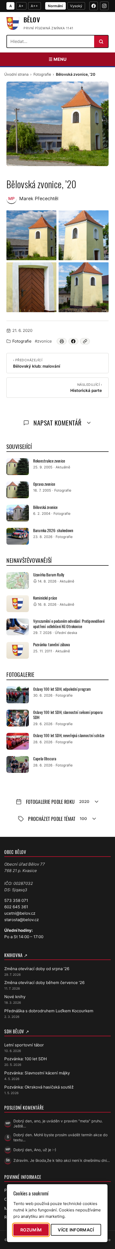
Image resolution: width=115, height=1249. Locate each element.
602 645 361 (16, 906)
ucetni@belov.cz (19, 913)
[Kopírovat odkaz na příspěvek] (85, 341)
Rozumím (31, 1229)
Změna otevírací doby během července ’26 (44, 982)
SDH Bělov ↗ (16, 1031)
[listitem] (31, 235)
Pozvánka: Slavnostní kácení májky (37, 1072)
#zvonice (43, 341)
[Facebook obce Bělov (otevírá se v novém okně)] (93, 6)
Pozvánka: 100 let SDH (25, 1058)
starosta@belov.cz (21, 919)
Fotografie (42, 74)
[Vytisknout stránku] (62, 341)
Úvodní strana (16, 74)
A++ (34, 6)
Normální (55, 6)
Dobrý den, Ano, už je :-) (34, 1149)
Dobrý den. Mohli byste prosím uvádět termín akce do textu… (60, 1137)
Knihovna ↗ (16, 955)
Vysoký (76, 6)
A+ (21, 6)
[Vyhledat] (101, 41)
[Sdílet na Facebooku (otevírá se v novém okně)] (73, 341)
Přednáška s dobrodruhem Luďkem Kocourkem (48, 1010)
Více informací (76, 1229)
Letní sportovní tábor (24, 1044)
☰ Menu (58, 59)
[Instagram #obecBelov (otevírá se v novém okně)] (104, 6)
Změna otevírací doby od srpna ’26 (36, 968)
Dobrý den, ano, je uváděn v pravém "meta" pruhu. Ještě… (58, 1123)
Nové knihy (14, 996)
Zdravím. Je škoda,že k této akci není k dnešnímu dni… (61, 1160)
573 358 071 (16, 900)
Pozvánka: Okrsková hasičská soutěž (39, 1087)
